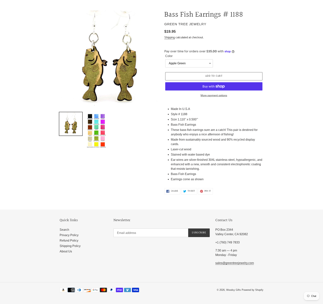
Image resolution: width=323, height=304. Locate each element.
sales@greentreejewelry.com (234, 263)
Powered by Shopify (252, 289)
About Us (66, 251)
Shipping (169, 37)
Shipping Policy (70, 246)
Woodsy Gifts (234, 289)
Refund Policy (69, 240)
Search (64, 229)
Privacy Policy (69, 235)
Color (169, 56)
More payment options (214, 95)
